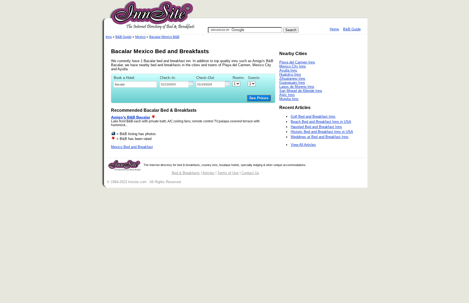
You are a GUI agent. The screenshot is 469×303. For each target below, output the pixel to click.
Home (334, 29)
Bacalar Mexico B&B (164, 37)
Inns (109, 37)
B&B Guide (352, 29)
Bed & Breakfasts (186, 173)
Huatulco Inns (290, 74)
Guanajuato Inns (292, 83)
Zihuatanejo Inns (292, 78)
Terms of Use (228, 173)
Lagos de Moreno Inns (296, 87)
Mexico (140, 37)
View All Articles (303, 145)
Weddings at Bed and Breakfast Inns (319, 137)
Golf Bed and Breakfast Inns (313, 116)
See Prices (258, 98)
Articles (208, 173)
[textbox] (135, 84)
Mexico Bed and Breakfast (132, 147)
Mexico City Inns (292, 66)
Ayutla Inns (288, 70)
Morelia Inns (289, 99)
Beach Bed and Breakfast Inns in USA (321, 122)
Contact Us (250, 173)
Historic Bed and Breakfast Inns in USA (322, 132)
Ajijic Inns (287, 95)
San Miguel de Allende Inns (300, 91)
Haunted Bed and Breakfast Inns (316, 127)
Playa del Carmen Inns (297, 62)
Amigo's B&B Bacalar (130, 117)
